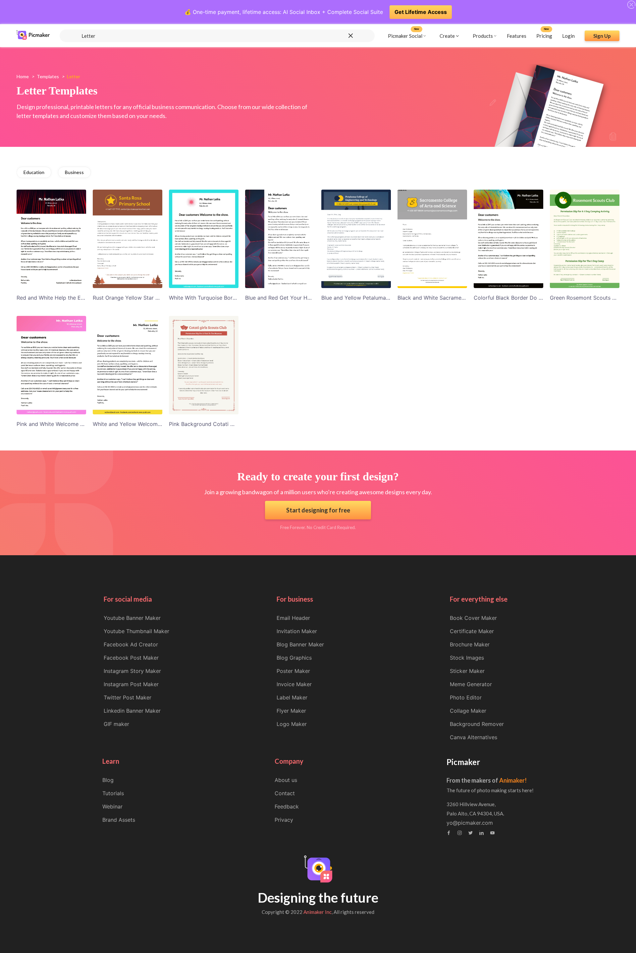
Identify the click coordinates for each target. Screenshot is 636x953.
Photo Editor (466, 697)
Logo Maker (292, 724)
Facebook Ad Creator (131, 644)
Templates (48, 76)
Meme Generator (471, 684)
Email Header (293, 618)
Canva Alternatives (473, 737)
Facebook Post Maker (131, 657)
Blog (108, 780)
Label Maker (292, 697)
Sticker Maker (467, 671)
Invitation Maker (297, 631)
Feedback (287, 806)
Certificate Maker (472, 631)
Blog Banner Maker (300, 644)
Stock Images (467, 657)
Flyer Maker (291, 710)
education (34, 172)
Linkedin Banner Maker (132, 710)
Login (568, 35)
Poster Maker (293, 671)
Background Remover (477, 724)
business (74, 172)
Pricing (544, 35)
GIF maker (116, 724)
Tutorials (113, 793)
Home (23, 76)
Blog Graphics (294, 657)
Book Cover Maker (473, 618)
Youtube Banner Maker (132, 618)
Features (516, 35)
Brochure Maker (470, 644)
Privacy (284, 819)
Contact (285, 793)
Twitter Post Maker (127, 697)
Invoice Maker (294, 684)
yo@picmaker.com (470, 822)
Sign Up (602, 35)
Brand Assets (118, 819)
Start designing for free (318, 510)
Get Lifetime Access (421, 12)
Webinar (112, 806)
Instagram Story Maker (132, 671)
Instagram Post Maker (131, 684)
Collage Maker (468, 710)
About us (286, 780)
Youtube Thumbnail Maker (136, 631)
